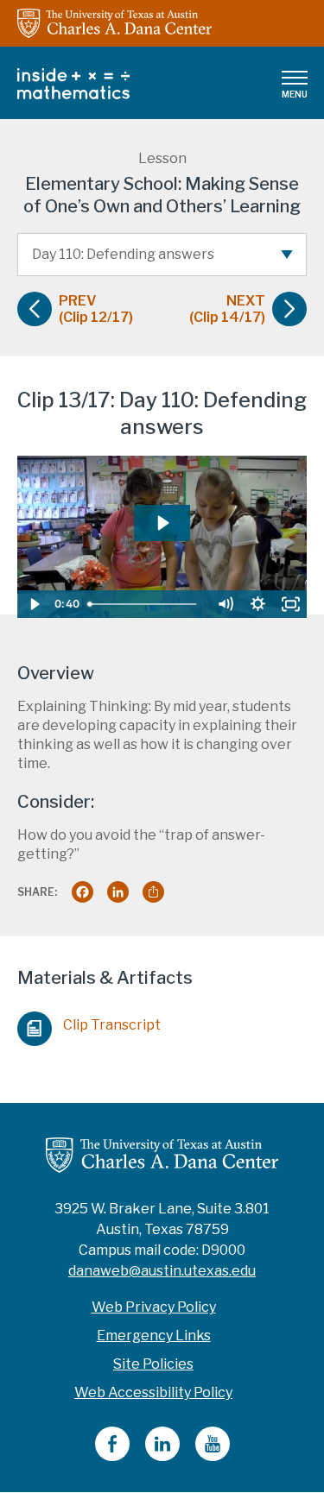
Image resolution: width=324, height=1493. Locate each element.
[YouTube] (212, 1456)
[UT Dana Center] (162, 1154)
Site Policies (153, 1364)
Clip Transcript (112, 1025)
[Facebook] (112, 1456)
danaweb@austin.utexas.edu (162, 1271)
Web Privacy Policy (154, 1307)
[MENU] (295, 78)
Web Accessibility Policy (153, 1392)
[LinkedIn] (162, 1456)
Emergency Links (154, 1335)
